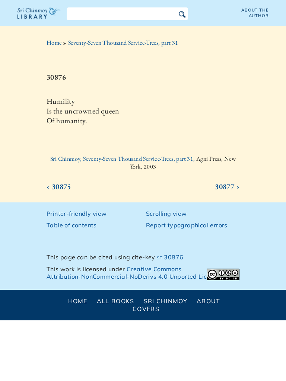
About (208, 301)
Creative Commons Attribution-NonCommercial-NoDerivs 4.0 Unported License (133, 273)
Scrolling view (166, 213)
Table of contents (72, 225)
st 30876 (170, 257)
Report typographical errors (187, 225)
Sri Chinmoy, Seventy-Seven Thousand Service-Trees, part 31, (123, 159)
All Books (115, 301)
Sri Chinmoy (165, 301)
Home (54, 43)
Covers (146, 309)
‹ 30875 (59, 186)
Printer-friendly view (77, 213)
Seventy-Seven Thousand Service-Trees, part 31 (123, 43)
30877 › (227, 186)
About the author (255, 12)
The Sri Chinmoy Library (39, 18)
